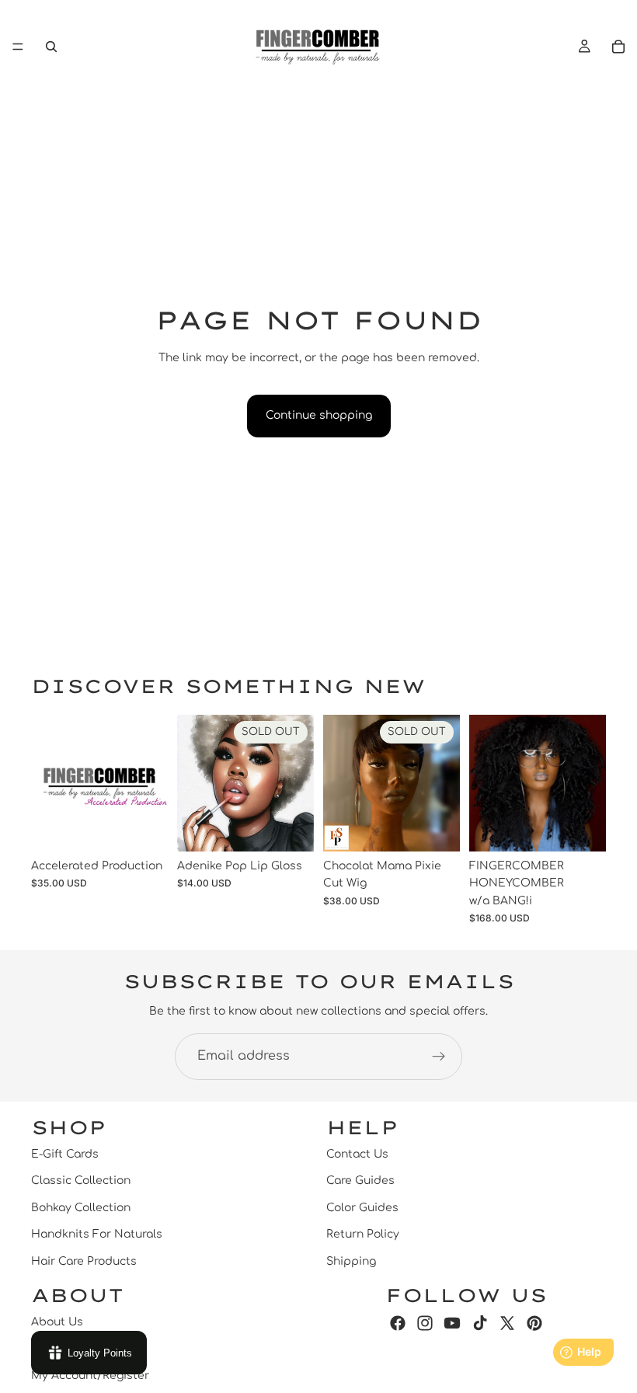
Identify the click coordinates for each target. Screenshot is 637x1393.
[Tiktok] (480, 1322)
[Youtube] (452, 1322)
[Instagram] (425, 1322)
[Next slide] (589, 783)
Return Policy (362, 1234)
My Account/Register (90, 1375)
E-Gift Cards (65, 1154)
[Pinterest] (534, 1322)
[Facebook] (397, 1322)
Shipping (351, 1260)
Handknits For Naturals (96, 1234)
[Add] (144, 827)
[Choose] (582, 827)
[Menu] (18, 46)
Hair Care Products (84, 1260)
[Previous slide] (486, 783)
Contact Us (357, 1154)
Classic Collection (81, 1180)
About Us (57, 1321)
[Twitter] (507, 1322)
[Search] (51, 47)
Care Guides (360, 1180)
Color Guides (362, 1207)
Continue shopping (319, 415)
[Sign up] (439, 1056)
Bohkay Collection (81, 1207)
